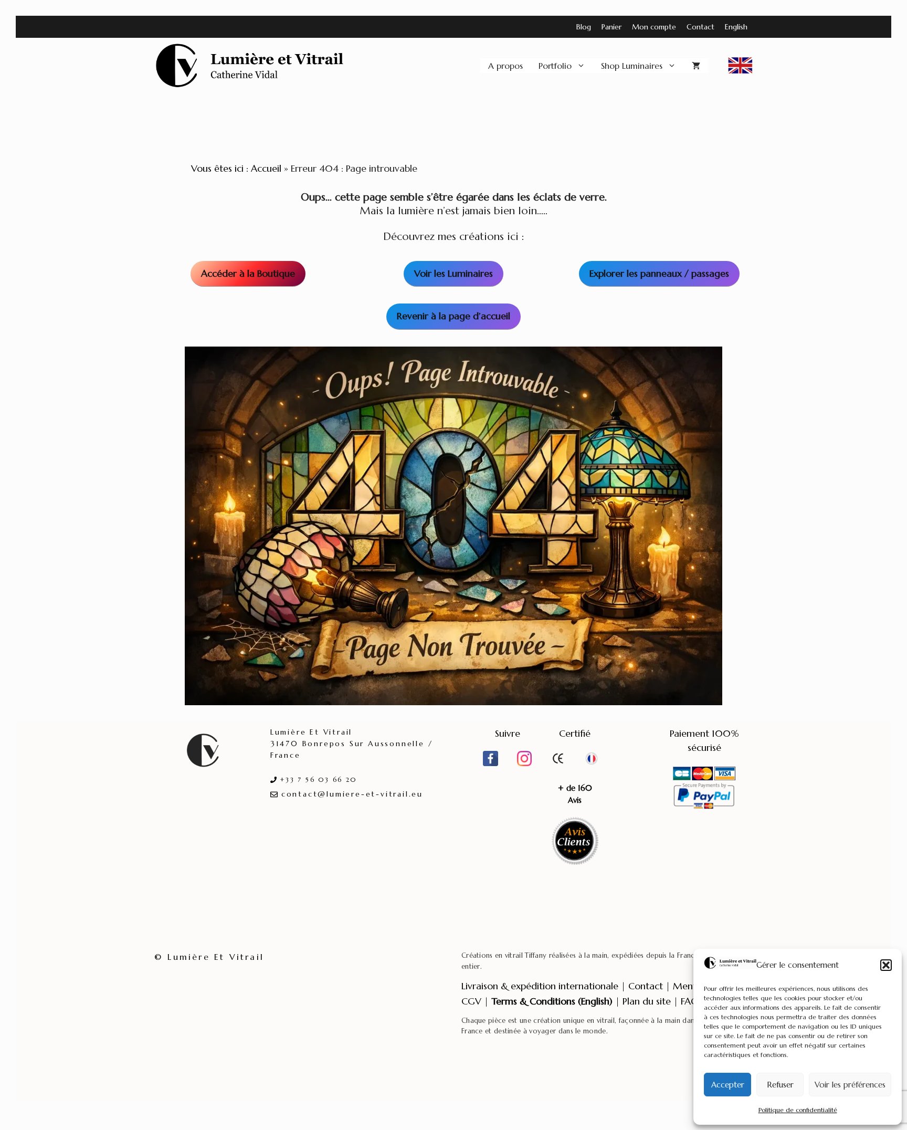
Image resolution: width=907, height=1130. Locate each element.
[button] (886, 965)
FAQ (690, 1001)
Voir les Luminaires (453, 273)
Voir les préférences (850, 1085)
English (736, 27)
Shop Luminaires (631, 65)
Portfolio (555, 65)
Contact (700, 27)
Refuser (780, 1085)
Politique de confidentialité (797, 1110)
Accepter (727, 1085)
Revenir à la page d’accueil (453, 316)
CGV (471, 1001)
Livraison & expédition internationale (539, 986)
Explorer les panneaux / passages (659, 273)
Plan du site (647, 1001)
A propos (505, 65)
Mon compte (654, 27)
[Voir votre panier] (696, 65)
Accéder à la (248, 273)
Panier (611, 27)
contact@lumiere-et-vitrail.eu (352, 794)
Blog (583, 27)
